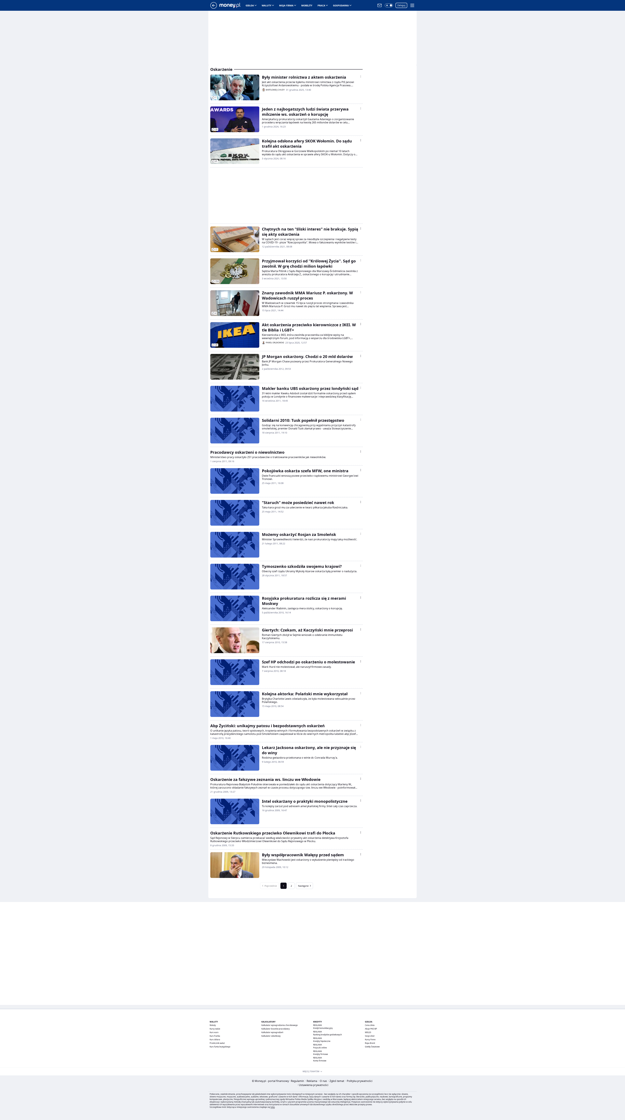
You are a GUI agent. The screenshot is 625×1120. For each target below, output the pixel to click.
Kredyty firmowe (320, 1054)
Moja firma (286, 5)
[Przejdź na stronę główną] (213, 7)
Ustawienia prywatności (313, 1085)
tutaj (273, 1107)
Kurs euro (214, 1032)
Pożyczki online (320, 1047)
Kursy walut (215, 1028)
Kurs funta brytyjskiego (220, 1046)
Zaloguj (401, 5)
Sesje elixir (370, 1036)
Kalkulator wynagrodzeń (272, 1032)
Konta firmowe (319, 1060)
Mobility (306, 5)
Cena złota (370, 1025)
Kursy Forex (370, 1039)
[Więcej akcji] (361, 76)
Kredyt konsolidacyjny (323, 1028)
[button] (389, 5)
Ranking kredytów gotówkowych (327, 1034)
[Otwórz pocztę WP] (379, 5)
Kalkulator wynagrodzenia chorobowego (279, 1025)
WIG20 (368, 1032)
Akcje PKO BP (371, 1028)
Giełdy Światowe (372, 1046)
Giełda (250, 5)
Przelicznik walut (217, 1043)
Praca (321, 5)
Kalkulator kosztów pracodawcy (275, 1028)
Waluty (266, 5)
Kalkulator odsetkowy (271, 1036)
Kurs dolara (215, 1039)
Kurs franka (215, 1036)
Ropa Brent (370, 1043)
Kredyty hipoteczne (321, 1041)
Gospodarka (341, 5)
